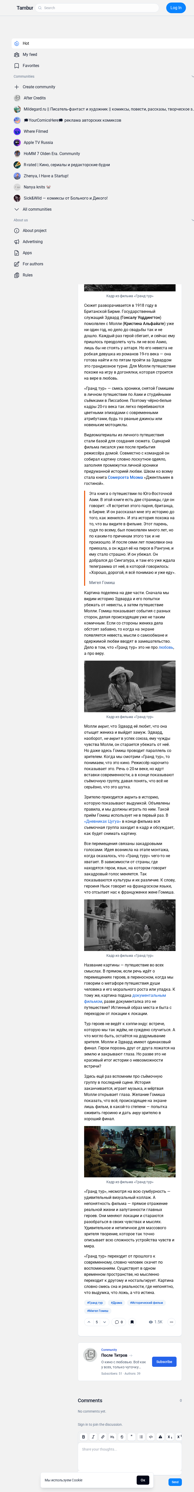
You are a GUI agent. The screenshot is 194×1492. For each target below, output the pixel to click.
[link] (118, 1322)
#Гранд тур (95, 1303)
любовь (166, 647)
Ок (143, 1480)
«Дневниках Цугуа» (102, 821)
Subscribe (164, 1362)
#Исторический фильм (146, 1303)
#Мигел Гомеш (97, 1311)
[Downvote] (104, 1322)
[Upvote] (88, 1322)
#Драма (116, 1303)
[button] (25, 7)
